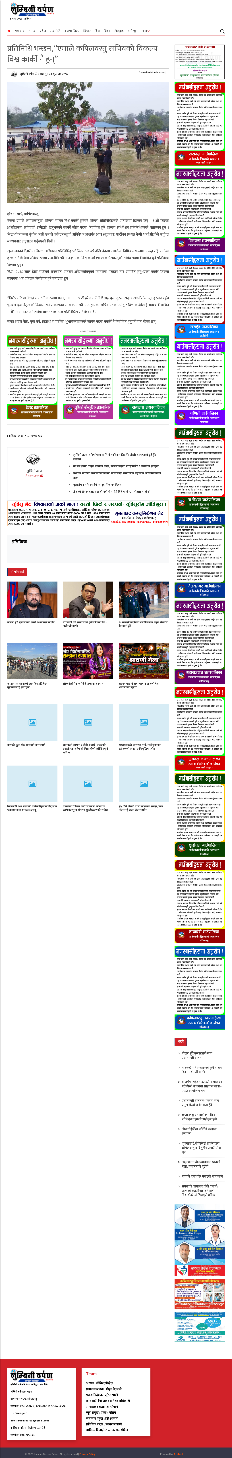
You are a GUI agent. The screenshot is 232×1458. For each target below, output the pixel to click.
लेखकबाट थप (32, 476)
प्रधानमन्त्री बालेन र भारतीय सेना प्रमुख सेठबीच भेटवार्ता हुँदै (143, 624)
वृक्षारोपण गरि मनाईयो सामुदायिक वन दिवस (97, 484)
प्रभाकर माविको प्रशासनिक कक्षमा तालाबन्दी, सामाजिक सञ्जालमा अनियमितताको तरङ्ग (117, 475)
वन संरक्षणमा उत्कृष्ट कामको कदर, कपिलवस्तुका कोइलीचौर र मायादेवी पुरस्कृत (116, 466)
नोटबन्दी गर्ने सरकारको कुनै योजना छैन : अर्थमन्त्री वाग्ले (85, 624)
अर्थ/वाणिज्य (71, 31)
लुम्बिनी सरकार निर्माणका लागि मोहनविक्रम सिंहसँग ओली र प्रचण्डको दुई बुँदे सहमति (114, 457)
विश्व (97, 31)
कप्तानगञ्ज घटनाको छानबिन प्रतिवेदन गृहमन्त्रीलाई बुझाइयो (27, 685)
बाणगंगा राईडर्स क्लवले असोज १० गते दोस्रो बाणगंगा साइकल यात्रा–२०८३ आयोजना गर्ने (202, 1086)
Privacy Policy (87, 1454)
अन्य (144, 31)
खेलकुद (119, 31)
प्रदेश (43, 31)
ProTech (178, 1454)
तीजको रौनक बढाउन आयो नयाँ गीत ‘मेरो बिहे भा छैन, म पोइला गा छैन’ (111, 491)
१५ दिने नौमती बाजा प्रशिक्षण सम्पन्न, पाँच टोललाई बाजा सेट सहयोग (141, 808)
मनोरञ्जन (133, 31)
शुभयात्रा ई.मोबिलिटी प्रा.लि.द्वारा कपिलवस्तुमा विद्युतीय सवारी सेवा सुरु (201, 1148)
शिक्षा (107, 31)
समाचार (19, 31)
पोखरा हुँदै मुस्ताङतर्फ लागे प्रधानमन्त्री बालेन (31, 622)
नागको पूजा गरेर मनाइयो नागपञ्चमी (26, 745)
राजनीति (55, 31)
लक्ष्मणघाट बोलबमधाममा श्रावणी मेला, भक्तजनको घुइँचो (139, 685)
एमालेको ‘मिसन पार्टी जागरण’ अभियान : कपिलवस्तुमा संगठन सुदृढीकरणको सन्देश (85, 808)
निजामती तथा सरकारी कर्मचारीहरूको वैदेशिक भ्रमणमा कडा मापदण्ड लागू (32, 808)
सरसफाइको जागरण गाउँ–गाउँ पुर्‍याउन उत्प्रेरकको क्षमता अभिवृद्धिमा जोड (140, 747)
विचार (87, 31)
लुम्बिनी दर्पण (27, 74)
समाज (32, 31)
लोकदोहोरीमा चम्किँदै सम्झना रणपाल (83, 683)
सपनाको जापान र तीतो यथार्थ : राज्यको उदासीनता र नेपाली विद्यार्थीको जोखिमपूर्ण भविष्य (85, 749)
